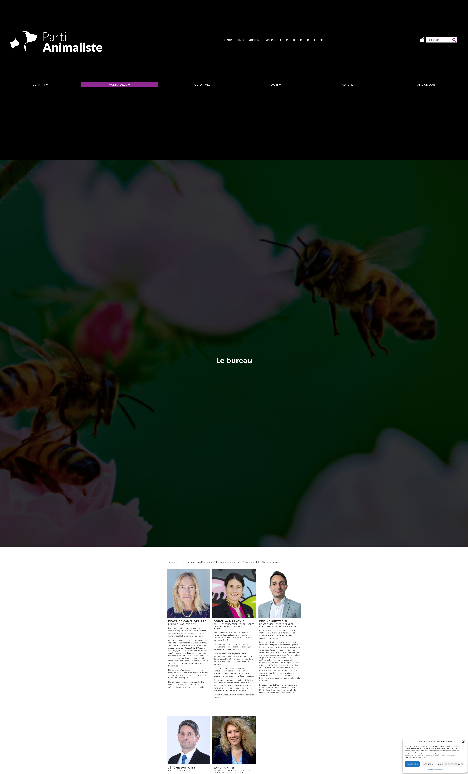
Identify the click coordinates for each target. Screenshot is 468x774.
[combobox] (439, 39)
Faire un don (425, 84)
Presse (240, 40)
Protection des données (435, 769)
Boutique (270, 40)
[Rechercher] (454, 39)
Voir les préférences (450, 764)
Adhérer (348, 84)
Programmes (200, 84)
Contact (228, 40)
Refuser (428, 764)
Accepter (412, 764)
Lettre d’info (255, 40)
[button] (463, 741)
